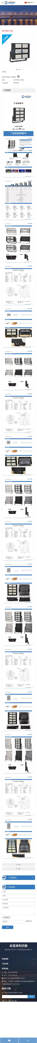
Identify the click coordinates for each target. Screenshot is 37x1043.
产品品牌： (5, 83)
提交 (7, 927)
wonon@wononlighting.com (16, 978)
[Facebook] (3, 1001)
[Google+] (6, 1001)
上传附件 (6, 917)
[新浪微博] (12, 1001)
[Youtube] (15, 1001)
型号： (4, 80)
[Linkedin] (9, 1001)
